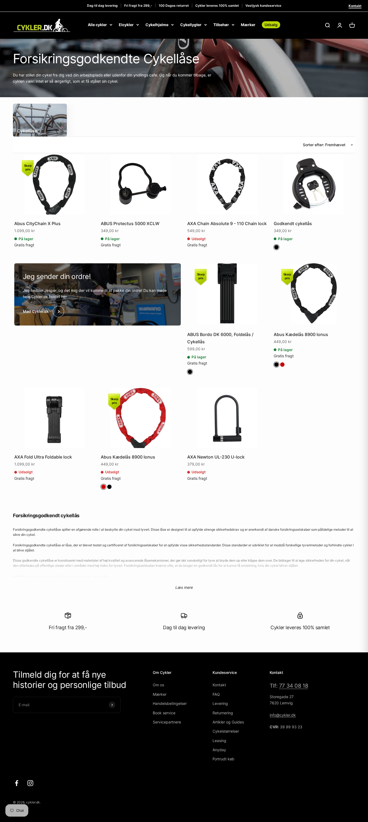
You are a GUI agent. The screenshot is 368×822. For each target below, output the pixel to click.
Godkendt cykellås (293, 223)
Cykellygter (191, 24)
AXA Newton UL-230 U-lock (216, 457)
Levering (220, 703)
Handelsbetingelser (170, 703)
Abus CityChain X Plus (37, 223)
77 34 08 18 (293, 686)
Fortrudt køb (223, 759)
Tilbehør (221, 24)
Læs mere (184, 587)
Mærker (248, 24)
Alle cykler (97, 24)
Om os (158, 685)
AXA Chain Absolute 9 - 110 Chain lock (227, 223)
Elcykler (126, 24)
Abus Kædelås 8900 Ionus (301, 334)
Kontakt (355, 6)
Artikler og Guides (228, 722)
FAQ (216, 694)
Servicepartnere (167, 722)
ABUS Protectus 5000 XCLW (130, 223)
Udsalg (271, 24)
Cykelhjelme (156, 24)
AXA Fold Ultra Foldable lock (43, 457)
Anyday (219, 749)
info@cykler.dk (283, 715)
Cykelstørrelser (226, 731)
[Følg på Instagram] (30, 783)
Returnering (223, 713)
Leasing (219, 740)
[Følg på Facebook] (16, 783)
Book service (164, 713)
